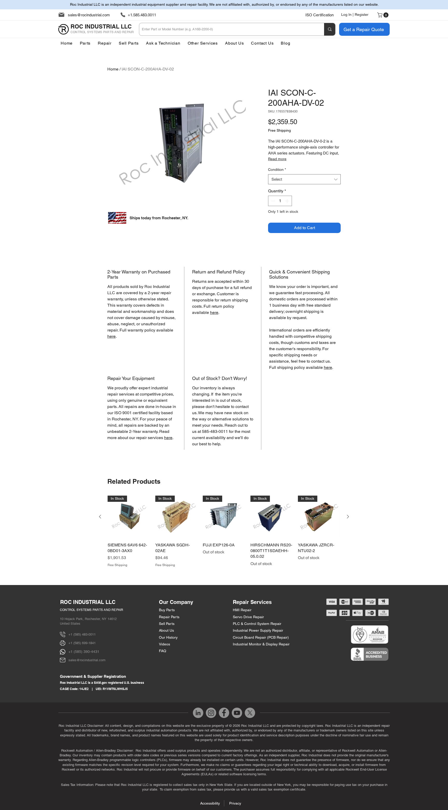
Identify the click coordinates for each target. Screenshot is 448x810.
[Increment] (287, 201)
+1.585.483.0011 (142, 15)
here (111, 336)
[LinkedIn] (198, 713)
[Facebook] (224, 713)
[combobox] (304, 179)
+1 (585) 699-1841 (82, 643)
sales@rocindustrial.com (89, 15)
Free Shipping (279, 130)
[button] (202, 43)
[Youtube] (237, 713)
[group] (224, 531)
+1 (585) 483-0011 (82, 634)
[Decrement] (272, 201)
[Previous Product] (100, 516)
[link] (383, 15)
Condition (277, 169)
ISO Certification (319, 15)
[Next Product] (348, 516)
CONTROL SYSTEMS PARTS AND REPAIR (91, 610)
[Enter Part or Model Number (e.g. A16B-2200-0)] (329, 29)
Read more (277, 159)
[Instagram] (211, 713)
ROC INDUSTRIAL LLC (87, 602)
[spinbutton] (280, 201)
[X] (250, 713)
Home (112, 69)
